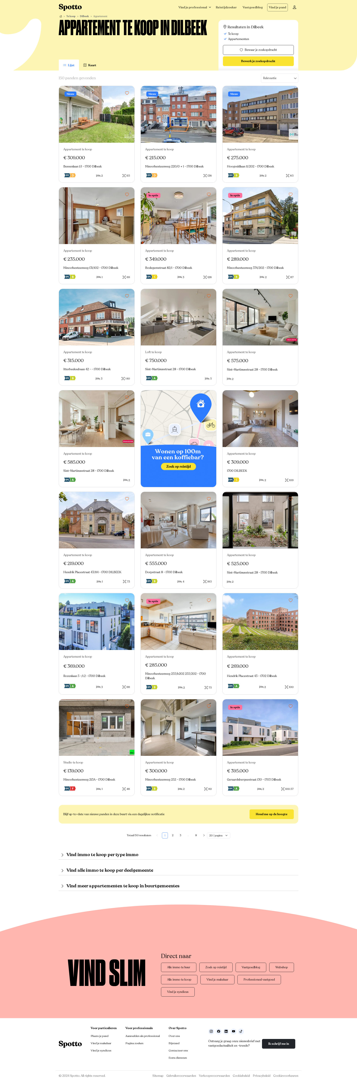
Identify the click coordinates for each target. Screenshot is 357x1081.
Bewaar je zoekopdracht (261, 50)
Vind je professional (192, 7)
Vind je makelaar (217, 980)
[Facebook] (219, 1031)
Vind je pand (277, 7)
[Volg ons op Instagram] (211, 1031)
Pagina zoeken (134, 1043)
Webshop (281, 967)
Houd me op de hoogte (271, 814)
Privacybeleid (261, 1076)
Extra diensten (178, 1058)
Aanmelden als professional (143, 1036)
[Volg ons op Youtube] (234, 1031)
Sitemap (157, 1076)
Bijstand (174, 1043)
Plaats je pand (99, 1036)
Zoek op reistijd (215, 967)
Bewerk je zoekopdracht (258, 61)
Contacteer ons (178, 1050)
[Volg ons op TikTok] (241, 1031)
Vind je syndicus (178, 992)
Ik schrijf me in (278, 1044)
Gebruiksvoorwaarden (181, 1076)
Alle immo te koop (179, 980)
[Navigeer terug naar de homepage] (70, 7)
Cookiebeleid (241, 1076)
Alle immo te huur (178, 967)
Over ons (174, 1036)
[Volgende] (204, 835)
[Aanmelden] (294, 7)
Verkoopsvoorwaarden (214, 1076)
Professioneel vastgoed (259, 980)
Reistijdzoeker (226, 7)
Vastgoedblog (253, 7)
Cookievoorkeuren (285, 1076)
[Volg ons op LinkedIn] (226, 1031)
